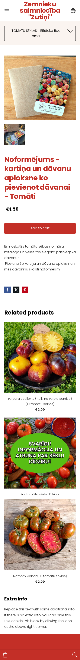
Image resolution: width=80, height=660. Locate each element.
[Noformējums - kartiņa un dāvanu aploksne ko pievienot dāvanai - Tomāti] (14, 134)
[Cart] (5, 655)
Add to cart (40, 228)
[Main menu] (7, 11)
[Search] (75, 655)
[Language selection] (73, 11)
